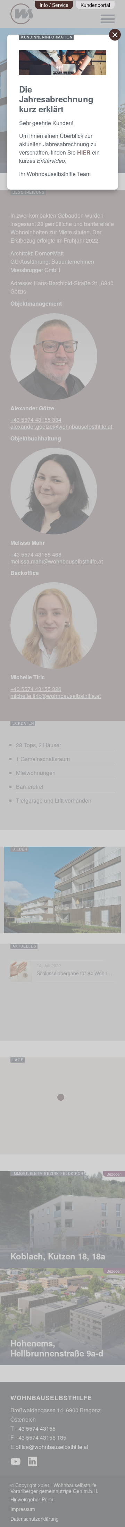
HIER (84, 152)
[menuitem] (54, 5)
